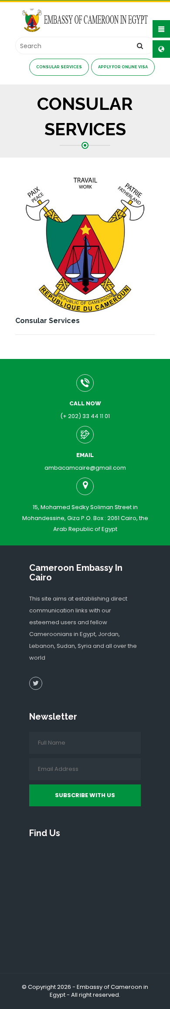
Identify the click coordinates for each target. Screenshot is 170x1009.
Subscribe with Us (85, 795)
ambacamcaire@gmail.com (85, 468)
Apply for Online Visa (123, 67)
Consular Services (59, 67)
